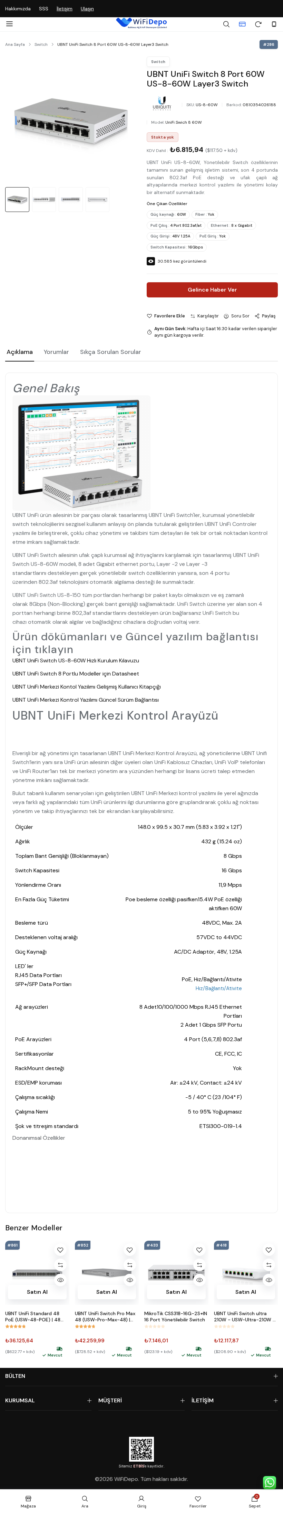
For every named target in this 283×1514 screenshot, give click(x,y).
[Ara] (226, 24)
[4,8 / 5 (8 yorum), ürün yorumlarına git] (15, 1326)
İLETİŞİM (203, 1400)
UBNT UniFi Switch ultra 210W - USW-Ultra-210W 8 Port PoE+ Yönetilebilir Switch (244, 1316)
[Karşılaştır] (60, 1265)
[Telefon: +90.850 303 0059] (274, 24)
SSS (43, 9)
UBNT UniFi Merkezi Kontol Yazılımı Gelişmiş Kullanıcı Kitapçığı (86, 686)
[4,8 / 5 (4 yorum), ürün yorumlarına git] (85, 1326)
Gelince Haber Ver (212, 289)
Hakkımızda (18, 9)
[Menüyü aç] (9, 24)
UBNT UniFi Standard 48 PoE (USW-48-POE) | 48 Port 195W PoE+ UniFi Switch (32, 1316)
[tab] (19, 353)
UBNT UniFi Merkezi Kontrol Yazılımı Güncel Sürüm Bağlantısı (85, 699)
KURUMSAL (20, 1400)
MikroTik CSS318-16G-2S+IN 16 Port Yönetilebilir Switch (175, 1316)
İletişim (64, 9)
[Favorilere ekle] (60, 1249)
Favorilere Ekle (169, 316)
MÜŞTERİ (110, 1400)
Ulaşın (87, 9)
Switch (41, 44)
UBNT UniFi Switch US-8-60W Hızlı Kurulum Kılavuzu (75, 660)
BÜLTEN (15, 1376)
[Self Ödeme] (242, 24)
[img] (59, 1349)
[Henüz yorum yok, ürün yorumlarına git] (154, 1326)
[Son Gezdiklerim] (258, 24)
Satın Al (37, 1291)
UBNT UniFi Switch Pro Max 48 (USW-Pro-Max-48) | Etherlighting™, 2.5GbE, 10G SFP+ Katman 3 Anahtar (106, 1316)
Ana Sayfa (15, 44)
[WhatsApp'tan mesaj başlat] (269, 1482)
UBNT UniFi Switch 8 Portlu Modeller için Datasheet (75, 673)
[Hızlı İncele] (60, 1280)
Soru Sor (240, 316)
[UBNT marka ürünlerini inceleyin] (162, 103)
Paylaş (269, 316)
